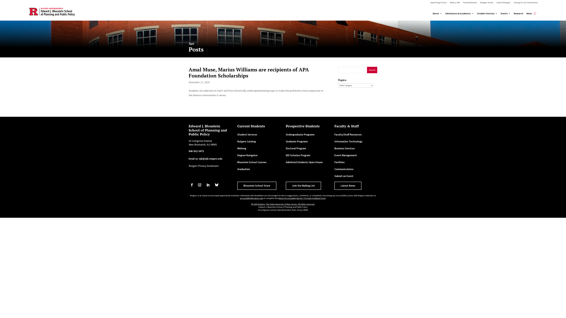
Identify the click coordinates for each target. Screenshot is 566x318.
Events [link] (504, 13)
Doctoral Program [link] (296, 148)
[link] (192, 185)
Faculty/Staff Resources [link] (348, 134)
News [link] (529, 13)
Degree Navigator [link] (247, 155)
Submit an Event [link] (343, 176)
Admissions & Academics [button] (458, 13)
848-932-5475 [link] (196, 151)
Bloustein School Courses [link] (251, 162)
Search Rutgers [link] (503, 2)
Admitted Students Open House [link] (304, 162)
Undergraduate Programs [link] (300, 134)
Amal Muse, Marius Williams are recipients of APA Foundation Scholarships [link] (249, 72)
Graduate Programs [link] (297, 141)
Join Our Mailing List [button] (303, 185)
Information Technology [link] (348, 141)
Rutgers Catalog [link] (246, 141)
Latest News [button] (348, 185)
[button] (372, 70)
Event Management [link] (345, 155)
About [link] (436, 13)
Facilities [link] (339, 162)
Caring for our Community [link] (526, 2)
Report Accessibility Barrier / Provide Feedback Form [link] (302, 198)
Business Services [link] (344, 148)
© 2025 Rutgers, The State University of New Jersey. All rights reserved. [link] (283, 204)
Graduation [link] (243, 169)
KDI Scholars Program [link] (298, 155)
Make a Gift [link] (455, 2)
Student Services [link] (486, 13)
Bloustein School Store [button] (256, 185)
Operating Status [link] (438, 2)
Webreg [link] (241, 148)
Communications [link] (343, 169)
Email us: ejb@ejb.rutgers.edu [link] (205, 158)
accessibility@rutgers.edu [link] (251, 198)
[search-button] (535, 13)
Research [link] (518, 13)
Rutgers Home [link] (486, 2)
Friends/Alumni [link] (470, 2)
